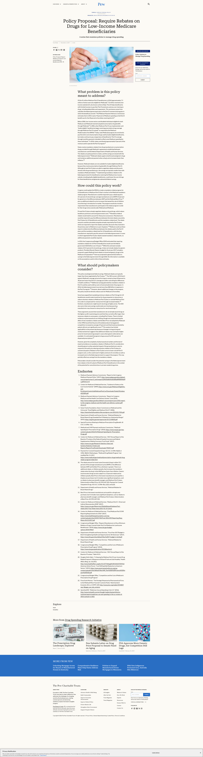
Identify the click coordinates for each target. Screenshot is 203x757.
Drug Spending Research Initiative (83, 620)
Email (136, 73)
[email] (61, 50)
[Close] (200, 753)
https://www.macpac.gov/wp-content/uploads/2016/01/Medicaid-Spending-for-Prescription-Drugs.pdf (102, 432)
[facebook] (54, 50)
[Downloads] (149, 46)
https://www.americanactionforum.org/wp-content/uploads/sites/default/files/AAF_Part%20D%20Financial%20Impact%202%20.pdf (103, 570)
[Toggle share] (145, 46)
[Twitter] (139, 708)
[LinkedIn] (137, 708)
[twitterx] (59, 50)
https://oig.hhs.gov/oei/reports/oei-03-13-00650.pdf (101, 419)
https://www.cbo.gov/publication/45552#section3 (96, 549)
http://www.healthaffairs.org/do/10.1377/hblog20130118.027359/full (102, 564)
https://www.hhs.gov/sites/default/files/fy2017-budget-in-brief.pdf (101, 537)
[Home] (66, 686)
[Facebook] (132, 708)
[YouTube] (141, 708)
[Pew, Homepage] (101, 4)
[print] (64, 50)
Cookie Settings (156, 752)
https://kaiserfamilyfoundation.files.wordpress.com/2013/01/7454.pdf (102, 412)
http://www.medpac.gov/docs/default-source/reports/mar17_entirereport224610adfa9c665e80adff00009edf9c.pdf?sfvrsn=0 (103, 379)
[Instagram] (134, 708)
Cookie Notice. (43, 755)
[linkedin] (57, 50)
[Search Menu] (148, 4)
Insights (105, 689)
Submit (143, 79)
